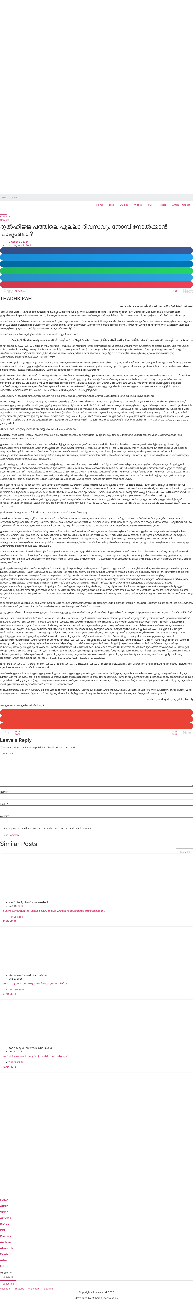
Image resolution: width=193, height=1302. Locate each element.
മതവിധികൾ (24, 245)
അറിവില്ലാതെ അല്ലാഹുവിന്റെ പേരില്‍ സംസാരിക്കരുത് (34, 1056)
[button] (5, 216)
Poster (162, 204)
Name (4, 792)
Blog (111, 204)
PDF (150, 204)
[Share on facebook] (96, 250)
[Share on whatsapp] (96, 270)
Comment (6, 753)
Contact (5, 1254)
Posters (5, 1236)
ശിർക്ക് (43, 975)
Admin (4, 1260)
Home (99, 204)
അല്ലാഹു (14, 1047)
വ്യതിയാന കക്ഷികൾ (36, 902)
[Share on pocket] (96, 284)
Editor (4, 1266)
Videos (138, 204)
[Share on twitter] (96, 257)
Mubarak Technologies (105, 1297)
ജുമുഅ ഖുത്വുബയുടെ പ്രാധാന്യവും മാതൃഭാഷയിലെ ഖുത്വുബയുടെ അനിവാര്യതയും (53, 910)
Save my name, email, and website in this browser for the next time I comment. (48, 828)
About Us (6, 1248)
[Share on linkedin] (96, 264)
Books (4, 1224)
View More (184, 851)
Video (4, 1212)
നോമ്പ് (12, 245)
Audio (4, 1206)
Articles (5, 1218)
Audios (124, 204)
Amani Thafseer (181, 204)
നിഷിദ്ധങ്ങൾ (15, 975)
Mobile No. (6, 1272)
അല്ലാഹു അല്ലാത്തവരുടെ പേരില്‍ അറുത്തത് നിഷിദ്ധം (35, 983)
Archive (5, 1242)
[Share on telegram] (96, 277)
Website (4, 816)
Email (4, 804)
